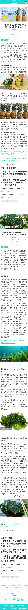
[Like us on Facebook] (5, 599)
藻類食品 (8, 576)
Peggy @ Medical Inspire (15, 31)
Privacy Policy (21, 605)
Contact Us (5, 605)
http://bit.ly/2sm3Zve (6, 191)
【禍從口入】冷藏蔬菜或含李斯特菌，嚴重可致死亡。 (13, 550)
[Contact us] (14, 599)
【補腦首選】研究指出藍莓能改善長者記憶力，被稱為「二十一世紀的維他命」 (13, 182)
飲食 (11, 201)
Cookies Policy (12, 605)
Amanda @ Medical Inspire (15, 239)
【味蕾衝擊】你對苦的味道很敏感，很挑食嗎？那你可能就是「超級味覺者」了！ (13, 558)
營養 (3, 201)
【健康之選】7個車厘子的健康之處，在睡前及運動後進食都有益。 (14, 173)
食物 (13, 576)
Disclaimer (14, 607)
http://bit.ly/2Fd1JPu (6, 197)
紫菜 (3, 576)
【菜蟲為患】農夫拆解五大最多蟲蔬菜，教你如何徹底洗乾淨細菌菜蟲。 (13, 543)
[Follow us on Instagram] (9, 599)
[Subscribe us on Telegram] (22, 599)
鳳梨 (15, 201)
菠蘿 (7, 201)
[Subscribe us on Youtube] (18, 599)
